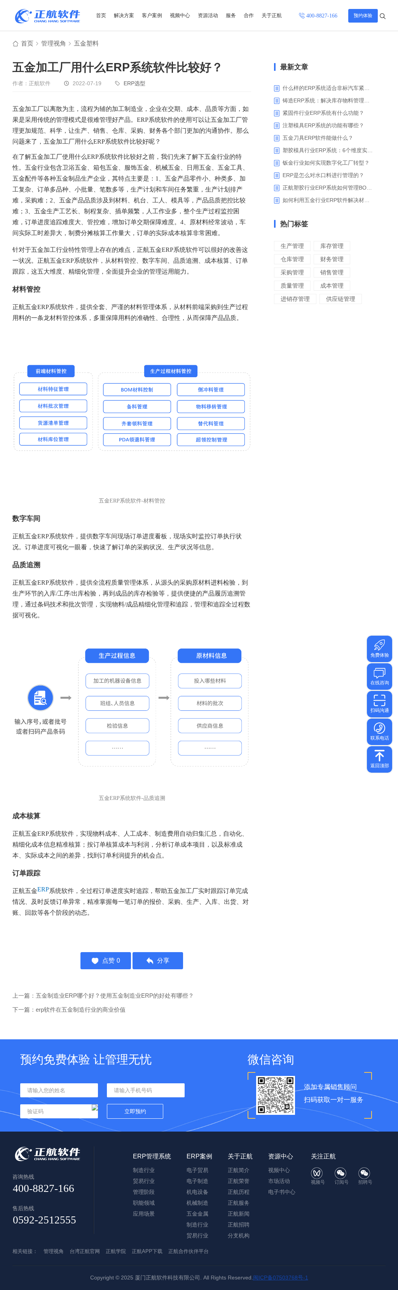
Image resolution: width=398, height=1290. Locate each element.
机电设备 (197, 1192)
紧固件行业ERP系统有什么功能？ (323, 113)
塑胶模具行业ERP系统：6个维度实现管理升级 (328, 150)
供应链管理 (340, 298)
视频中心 (180, 15)
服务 (231, 15)
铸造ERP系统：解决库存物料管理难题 (328, 100)
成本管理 (332, 285)
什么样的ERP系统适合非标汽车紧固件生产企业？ (328, 88)
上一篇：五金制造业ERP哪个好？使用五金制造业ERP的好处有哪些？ (103, 995)
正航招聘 (239, 1224)
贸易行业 (144, 1181)
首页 (101, 15)
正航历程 (239, 1192)
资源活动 (208, 15)
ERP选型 (134, 83)
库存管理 (332, 246)
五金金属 (197, 1214)
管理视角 (53, 43)
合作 (249, 15)
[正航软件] (47, 16)
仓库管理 (292, 259)
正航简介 (239, 1170)
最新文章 (294, 67)
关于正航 (272, 15)
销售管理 (332, 272)
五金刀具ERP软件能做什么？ (318, 138)
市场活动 (279, 1181)
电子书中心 (281, 1192)
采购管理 (292, 272)
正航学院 (116, 1251)
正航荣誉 (239, 1181)
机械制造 (197, 1203)
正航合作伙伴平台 (188, 1251)
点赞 (111, 960)
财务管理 (332, 259)
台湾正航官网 (85, 1251)
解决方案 (124, 15)
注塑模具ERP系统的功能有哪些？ (323, 125)
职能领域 (144, 1203)
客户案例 (152, 15)
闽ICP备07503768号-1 (280, 1277)
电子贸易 (197, 1170)
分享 (163, 960)
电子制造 (197, 1181)
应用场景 (144, 1214)
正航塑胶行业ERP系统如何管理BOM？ (328, 188)
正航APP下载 (147, 1251)
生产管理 (292, 246)
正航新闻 (239, 1214)
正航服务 (239, 1203)
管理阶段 (144, 1192)
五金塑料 (86, 43)
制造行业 (144, 1170)
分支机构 (239, 1235)
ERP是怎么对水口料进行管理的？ (323, 175)
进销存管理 (295, 298)
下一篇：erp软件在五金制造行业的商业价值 (69, 1009)
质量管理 (292, 285)
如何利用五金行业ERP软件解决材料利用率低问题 (328, 200)
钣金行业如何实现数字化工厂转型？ (326, 163)
